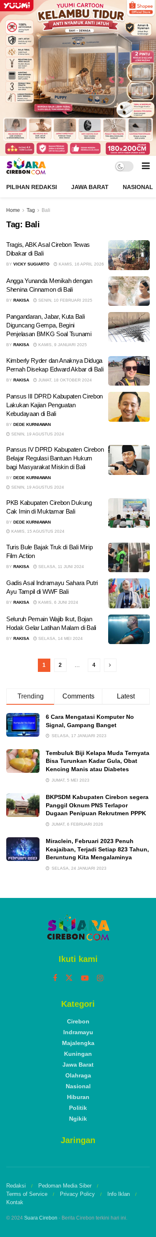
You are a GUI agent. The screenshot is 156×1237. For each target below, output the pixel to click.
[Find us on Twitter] (69, 978)
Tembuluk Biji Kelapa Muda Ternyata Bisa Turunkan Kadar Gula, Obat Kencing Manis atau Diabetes (97, 761)
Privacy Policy (77, 1194)
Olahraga (78, 1075)
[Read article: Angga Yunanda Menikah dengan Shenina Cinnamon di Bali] (129, 291)
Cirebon (78, 1021)
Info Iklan (118, 1194)
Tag (31, 210)
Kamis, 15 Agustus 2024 (37, 531)
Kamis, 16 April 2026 (80, 264)
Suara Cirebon (40, 1218)
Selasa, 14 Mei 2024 (60, 638)
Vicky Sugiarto (31, 264)
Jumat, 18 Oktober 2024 (64, 380)
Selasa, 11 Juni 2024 (60, 566)
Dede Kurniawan (32, 424)
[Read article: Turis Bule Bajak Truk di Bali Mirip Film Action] (129, 558)
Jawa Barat (90, 187)
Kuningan (78, 1053)
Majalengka (78, 1043)
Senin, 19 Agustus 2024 (37, 434)
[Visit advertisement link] (78, 78)
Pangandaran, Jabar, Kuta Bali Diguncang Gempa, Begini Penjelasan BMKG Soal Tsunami (49, 325)
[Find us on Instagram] (100, 978)
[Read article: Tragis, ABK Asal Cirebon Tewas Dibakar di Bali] (129, 255)
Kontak (14, 1202)
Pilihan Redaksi (31, 187)
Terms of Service (26, 1194)
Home (13, 210)
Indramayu (78, 1032)
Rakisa (21, 300)
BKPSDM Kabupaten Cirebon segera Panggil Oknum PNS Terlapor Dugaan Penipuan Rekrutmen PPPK (97, 805)
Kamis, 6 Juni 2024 (57, 602)
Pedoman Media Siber (65, 1186)
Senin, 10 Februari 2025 (64, 300)
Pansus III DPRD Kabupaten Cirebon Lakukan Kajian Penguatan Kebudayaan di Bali (54, 405)
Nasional (138, 187)
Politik (78, 1107)
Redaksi (16, 1186)
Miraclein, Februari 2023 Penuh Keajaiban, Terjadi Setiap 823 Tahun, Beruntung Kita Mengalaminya (97, 849)
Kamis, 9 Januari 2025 (62, 344)
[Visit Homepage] (26, 166)
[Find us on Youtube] (85, 978)
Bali (46, 210)
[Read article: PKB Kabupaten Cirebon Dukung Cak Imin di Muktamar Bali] (129, 513)
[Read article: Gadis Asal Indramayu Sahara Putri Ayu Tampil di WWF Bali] (129, 593)
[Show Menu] (146, 166)
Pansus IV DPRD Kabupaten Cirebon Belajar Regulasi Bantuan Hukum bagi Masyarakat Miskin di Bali (55, 458)
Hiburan (78, 1097)
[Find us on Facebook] (55, 978)
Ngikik (78, 1118)
